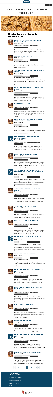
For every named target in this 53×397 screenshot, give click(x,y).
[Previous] (15, 367)
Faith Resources (34, 45)
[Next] (38, 367)
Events (32, 77)
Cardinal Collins (19, 143)
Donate (26, 1)
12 (36, 367)
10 (31, 367)
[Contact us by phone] (51, 1)
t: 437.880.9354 (11, 379)
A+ (46, 5)
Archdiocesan (26, 45)
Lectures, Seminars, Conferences (22, 77)
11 (33, 367)
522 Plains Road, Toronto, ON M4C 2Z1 (15, 377)
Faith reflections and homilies (21, 47)
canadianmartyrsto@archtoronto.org (15, 380)
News (17, 142)
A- (48, 5)
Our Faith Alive (18, 45)
